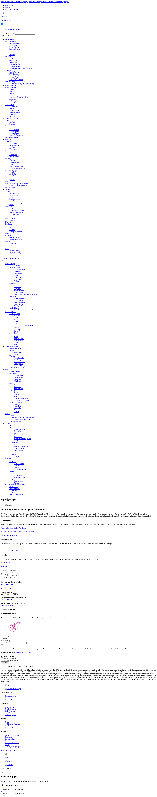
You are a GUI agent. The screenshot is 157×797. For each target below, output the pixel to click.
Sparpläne (8, 70)
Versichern (13, 220)
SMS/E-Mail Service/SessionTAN (20, 68)
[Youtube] (78, 761)
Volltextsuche (5, 35)
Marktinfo (12, 114)
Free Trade (13, 53)
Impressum (8, 737)
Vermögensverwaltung (12, 137)
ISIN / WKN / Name (8, 33)
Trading (12, 55)
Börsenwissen (14, 214)
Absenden (5, 662)
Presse (7, 234)
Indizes (11, 91)
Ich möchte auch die (7, 656)
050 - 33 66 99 (7, 584)
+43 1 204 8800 (6, 600)
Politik (11, 109)
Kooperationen (10, 218)
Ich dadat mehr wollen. (8, 750)
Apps (11, 59)
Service (7, 189)
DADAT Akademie (11, 9)
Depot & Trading (11, 41)
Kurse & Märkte (10, 85)
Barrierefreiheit (10, 739)
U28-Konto (13, 149)
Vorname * (4, 638)
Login (3, 13)
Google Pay (13, 172)
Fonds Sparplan (14, 72)
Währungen (13, 101)
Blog (11, 216)
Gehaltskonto (13, 143)
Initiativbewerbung (15, 239)
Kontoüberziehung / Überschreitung (21, 84)
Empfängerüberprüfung (17, 168)
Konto (7, 249)
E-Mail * (4, 643)
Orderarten (13, 60)
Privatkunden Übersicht (9, 535)
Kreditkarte (13, 155)
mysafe (11, 205)
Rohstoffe (12, 103)
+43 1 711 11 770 (7, 605)
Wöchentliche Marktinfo (11, 660)
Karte (7, 151)
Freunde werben (14, 193)
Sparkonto (12, 122)
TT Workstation (14, 66)
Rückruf (12, 245)
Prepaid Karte (14, 157)
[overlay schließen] (2, 772)
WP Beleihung (10, 82)
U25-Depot (13, 45)
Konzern (12, 230)
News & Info (9, 105)
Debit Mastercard (15, 153)
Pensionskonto (14, 145)
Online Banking (14, 251)
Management (13, 228)
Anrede (3, 636)
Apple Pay (13, 174)
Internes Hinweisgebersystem (15, 741)
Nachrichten (13, 107)
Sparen (7, 120)
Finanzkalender (14, 112)
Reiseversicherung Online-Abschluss (13, 528)
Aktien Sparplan (14, 76)
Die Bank (8, 224)
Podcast (12, 116)
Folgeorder (13, 62)
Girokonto (8, 141)
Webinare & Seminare (12, 724)
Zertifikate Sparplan (16, 80)
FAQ (11, 209)
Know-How (9, 207)
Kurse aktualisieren (7, 26)
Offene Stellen (14, 237)
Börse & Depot (10, 39)
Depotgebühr (13, 195)
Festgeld (12, 124)
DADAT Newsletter (10, 658)
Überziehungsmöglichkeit (18, 185)
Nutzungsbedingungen (12, 747)
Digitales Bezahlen (11, 170)
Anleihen (12, 99)
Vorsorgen (8, 126)
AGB (7, 745)
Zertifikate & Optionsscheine (19, 97)
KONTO (4, 791)
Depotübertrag (14, 47)
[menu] (2, 260)
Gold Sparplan (14, 78)
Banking (8, 159)
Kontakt (8, 7)
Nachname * (5, 641)
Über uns (8, 222)
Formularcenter (14, 199)
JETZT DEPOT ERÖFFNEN (11, 258)
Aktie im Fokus (14, 110)
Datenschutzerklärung (23, 652)
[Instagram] (78, 758)
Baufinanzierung (10, 187)
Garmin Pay (13, 176)
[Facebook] (78, 754)
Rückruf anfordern (7, 588)
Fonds (11, 93)
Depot (3, 795)
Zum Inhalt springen (36, 2)
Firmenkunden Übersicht (9, 551)
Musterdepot (13, 487)
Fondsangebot (14, 51)
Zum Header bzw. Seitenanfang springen (14, 2)
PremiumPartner (14, 49)
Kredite (7, 182)
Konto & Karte (10, 139)
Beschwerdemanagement (17, 203)
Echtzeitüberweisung (16, 166)
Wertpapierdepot (15, 43)
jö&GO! (12, 180)
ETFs (11, 95)
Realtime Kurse (14, 64)
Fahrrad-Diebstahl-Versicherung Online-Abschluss (18, 531)
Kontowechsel (14, 162)
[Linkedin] (78, 765)
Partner (7, 722)
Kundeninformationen (16, 210)
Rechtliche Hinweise (12, 735)
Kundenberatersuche (8, 563)
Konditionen (9, 5)
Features (8, 57)
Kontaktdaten (13, 243)
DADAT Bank (14, 226)
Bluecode (12, 178)
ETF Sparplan (14, 74)
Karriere (8, 235)
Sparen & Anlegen (11, 118)
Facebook (4, 566)
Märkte (11, 89)
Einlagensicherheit (15, 232)
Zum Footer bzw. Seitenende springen (56, 2)
